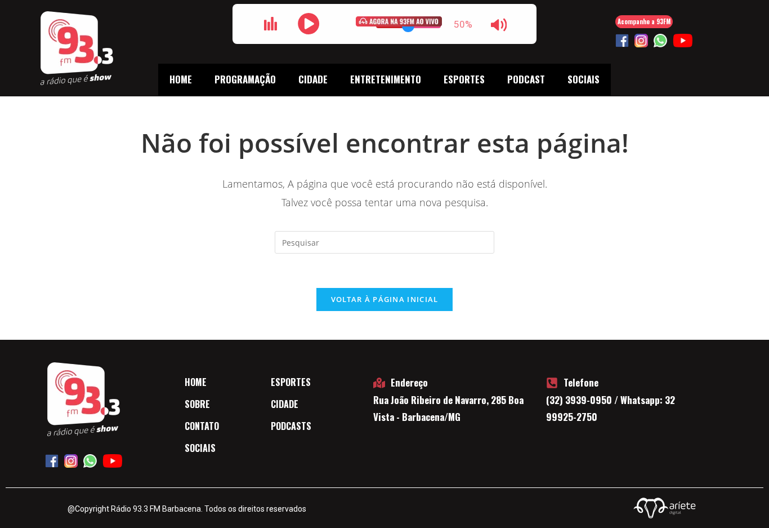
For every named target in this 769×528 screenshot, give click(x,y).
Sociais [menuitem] (583, 79)
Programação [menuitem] (245, 79)
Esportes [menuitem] (464, 79)
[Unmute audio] (499, 24)
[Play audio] (308, 23)
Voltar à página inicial (385, 299)
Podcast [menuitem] (526, 79)
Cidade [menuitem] (313, 79)
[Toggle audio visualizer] (270, 23)
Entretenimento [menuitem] (385, 79)
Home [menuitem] (180, 79)
